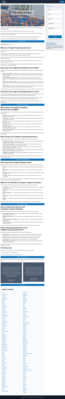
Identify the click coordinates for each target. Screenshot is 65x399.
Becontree (4, 373)
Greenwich (4, 313)
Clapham (3, 370)
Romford (24, 314)
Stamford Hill (4, 324)
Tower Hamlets (5, 254)
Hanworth (24, 384)
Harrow (24, 364)
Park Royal (25, 334)
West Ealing (25, 355)
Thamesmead (4, 366)
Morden (24, 337)
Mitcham (24, 326)
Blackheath (4, 323)
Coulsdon (24, 371)
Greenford (25, 368)
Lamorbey (25, 298)
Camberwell (4, 334)
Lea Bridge (4, 310)
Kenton (24, 358)
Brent (24, 305)
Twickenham (25, 366)
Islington (3, 318)
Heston (24, 379)
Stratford (9, 254)
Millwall (3, 303)
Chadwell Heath (5, 386)
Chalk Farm (4, 358)
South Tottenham (5, 331)
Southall (24, 377)
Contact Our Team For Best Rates (22, 104)
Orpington (24, 340)
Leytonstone (4, 316)
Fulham (24, 301)
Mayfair (3, 352)
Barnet (24, 335)
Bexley (24, 306)
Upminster (25, 343)
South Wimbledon (26, 322)
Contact (62, 1)
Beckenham (25, 295)
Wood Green (4, 368)
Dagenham (25, 293)
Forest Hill (4, 363)
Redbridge (4, 339)
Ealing (24, 356)
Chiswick (24, 327)
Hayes (24, 382)
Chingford (3, 383)
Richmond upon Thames (27, 353)
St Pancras (4, 336)
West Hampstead (5, 391)
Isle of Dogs (4, 305)
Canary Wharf (14, 254)
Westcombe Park (5, 315)
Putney (24, 313)
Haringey (3, 357)
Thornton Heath (26, 316)
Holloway (3, 342)
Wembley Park (25, 342)
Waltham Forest (4, 347)
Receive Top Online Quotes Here (22, 204)
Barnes (24, 321)
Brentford (24, 350)
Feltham (24, 385)
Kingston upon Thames (27, 369)
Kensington (4, 387)
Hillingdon (25, 389)
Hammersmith (25, 311)
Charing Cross (4, 344)
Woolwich (3, 328)
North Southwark (5, 321)
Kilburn (3, 389)
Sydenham (4, 378)
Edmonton (4, 379)
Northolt (24, 374)
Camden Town (4, 349)
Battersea (3, 384)
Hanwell (24, 361)
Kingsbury (25, 332)
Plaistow (3, 300)
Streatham (25, 292)
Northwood (25, 390)
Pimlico (3, 355)
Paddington (4, 371)
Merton (24, 319)
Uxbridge (24, 392)
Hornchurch (25, 324)
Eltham (3, 365)
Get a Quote (22, 20)
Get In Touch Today (22, 41)
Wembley (24, 345)
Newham (3, 308)
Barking (3, 329)
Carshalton (25, 347)
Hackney (3, 302)
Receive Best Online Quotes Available (22, 159)
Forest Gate (4, 307)
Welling (3, 376)
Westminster (4, 345)
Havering (24, 329)
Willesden (25, 308)
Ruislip (24, 387)
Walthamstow (4, 337)
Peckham (3, 326)
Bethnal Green (19, 254)
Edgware (24, 348)
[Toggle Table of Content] (10, 44)
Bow (1, 254)
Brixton (3, 360)
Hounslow (25, 376)
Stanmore (24, 363)
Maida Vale (4, 381)
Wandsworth (25, 300)
